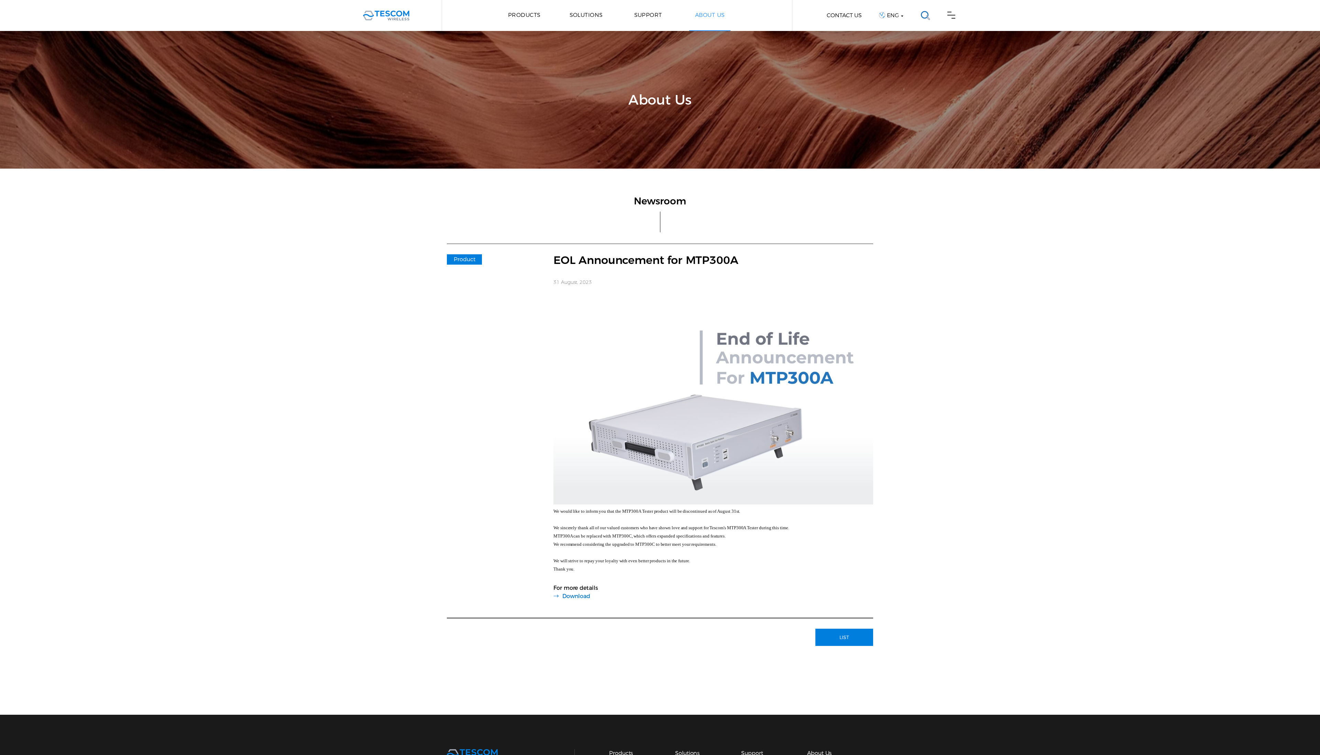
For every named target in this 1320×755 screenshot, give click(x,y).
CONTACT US (844, 15)
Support (648, 15)
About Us (710, 15)
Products (524, 15)
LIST (844, 637)
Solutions (586, 15)
